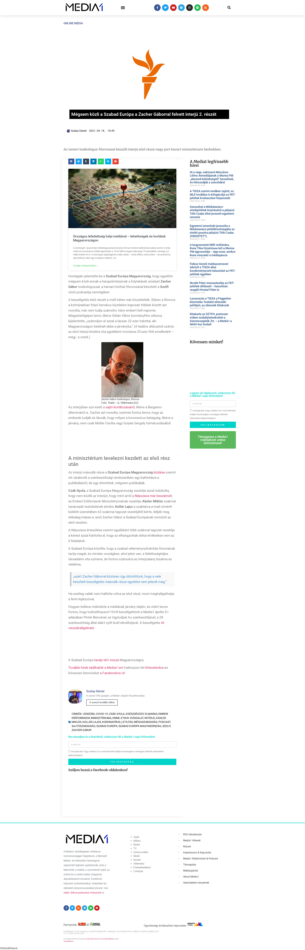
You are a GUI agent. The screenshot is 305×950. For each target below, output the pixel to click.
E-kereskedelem (142, 867)
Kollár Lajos (91, 721)
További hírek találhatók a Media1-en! (95, 668)
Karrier (137, 859)
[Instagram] (189, 7)
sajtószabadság (83, 726)
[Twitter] (165, 7)
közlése (159, 472)
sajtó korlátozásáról (120, 407)
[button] (123, 7)
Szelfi (166, 726)
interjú (149, 718)
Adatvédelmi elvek (92, 939)
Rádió (136, 844)
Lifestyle (138, 871)
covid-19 (102, 713)
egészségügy (135, 713)
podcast (164, 721)
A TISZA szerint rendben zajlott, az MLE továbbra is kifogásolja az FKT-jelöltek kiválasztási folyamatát (212, 194)
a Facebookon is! (112, 673)
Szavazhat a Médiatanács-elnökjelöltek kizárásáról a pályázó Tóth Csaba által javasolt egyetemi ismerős (212, 212)
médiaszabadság (145, 721)
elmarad (151, 713)
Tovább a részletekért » (85, 266)
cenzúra (89, 713)
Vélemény (138, 863)
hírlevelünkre (154, 668)
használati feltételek (107, 939)
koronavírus (111, 721)
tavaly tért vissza (106, 660)
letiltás (127, 721)
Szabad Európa (106, 726)
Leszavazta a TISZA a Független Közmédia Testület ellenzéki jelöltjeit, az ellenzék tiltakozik (210, 302)
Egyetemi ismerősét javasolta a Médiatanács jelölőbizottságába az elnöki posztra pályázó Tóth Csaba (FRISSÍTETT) (212, 231)
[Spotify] (197, 7)
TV (135, 848)
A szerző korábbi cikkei (102, 702)
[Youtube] (173, 7)
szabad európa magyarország (140, 726)
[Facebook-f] (157, 7)
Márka (137, 840)
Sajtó (136, 836)
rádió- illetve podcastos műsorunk (82, 892)
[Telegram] (181, 7)
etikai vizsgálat (132, 718)
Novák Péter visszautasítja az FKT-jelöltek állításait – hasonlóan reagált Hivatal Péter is (212, 286)
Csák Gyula (117, 713)
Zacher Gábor (81, 730)
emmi (116, 718)
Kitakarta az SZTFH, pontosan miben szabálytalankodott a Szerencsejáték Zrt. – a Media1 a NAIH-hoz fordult (211, 319)
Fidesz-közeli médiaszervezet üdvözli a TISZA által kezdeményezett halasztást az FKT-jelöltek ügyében (212, 269)
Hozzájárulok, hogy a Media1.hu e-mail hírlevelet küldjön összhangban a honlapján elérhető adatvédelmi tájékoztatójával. (213, 415)
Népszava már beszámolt (153, 496)
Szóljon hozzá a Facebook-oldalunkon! (98, 770)
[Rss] (205, 7)
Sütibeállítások (69, 941)
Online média (73, 23)
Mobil (136, 856)
